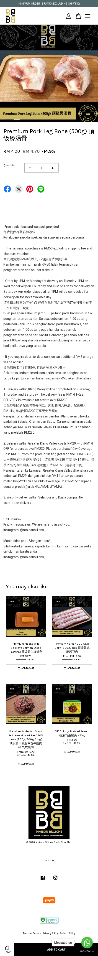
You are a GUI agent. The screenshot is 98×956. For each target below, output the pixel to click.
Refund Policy (67, 933)
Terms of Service (32, 933)
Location (49, 860)
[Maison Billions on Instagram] (55, 880)
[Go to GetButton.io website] (87, 951)
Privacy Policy (50, 933)
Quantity (9, 165)
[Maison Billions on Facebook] (42, 880)
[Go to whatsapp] (87, 942)
